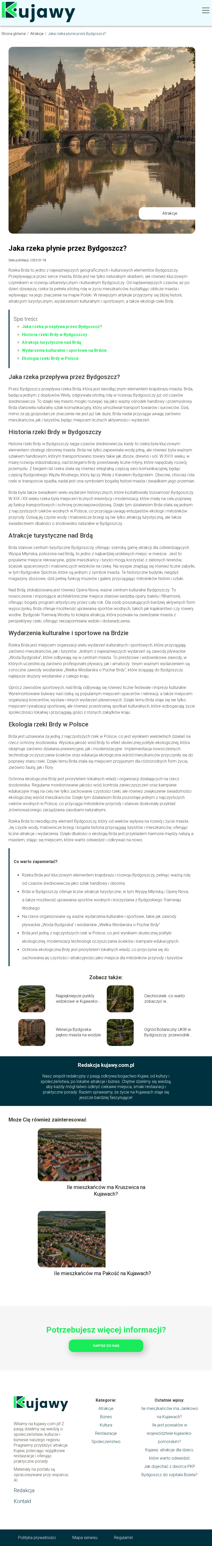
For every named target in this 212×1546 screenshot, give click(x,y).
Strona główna (13, 34)
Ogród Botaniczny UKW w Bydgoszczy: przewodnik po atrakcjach (167, 1032)
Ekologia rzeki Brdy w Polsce (50, 358)
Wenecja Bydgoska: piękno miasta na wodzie (78, 1032)
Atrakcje (37, 34)
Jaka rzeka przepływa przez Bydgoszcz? (62, 326)
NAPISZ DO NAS (106, 1346)
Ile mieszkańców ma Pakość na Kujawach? (102, 1273)
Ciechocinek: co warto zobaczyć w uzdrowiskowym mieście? (167, 998)
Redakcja (24, 1490)
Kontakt (22, 1501)
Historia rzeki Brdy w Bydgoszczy (54, 334)
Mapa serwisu (84, 1537)
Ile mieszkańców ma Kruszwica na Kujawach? (106, 1190)
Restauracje (106, 1433)
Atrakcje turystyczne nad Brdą (51, 342)
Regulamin (123, 1537)
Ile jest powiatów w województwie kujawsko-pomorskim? (169, 1433)
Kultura (106, 1425)
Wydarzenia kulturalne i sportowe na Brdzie (64, 350)
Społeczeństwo (106, 1441)
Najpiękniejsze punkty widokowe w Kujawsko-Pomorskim (77, 998)
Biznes (106, 1416)
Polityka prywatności (37, 1537)
